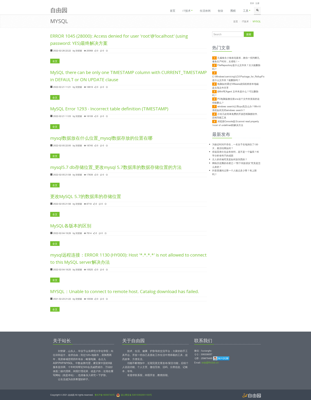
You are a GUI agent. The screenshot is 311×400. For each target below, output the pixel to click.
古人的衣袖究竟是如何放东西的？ (229, 159)
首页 (172, 10)
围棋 (233, 10)
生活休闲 (205, 10)
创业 (220, 10)
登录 (252, 3)
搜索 (248, 34)
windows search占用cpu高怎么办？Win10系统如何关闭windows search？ (236, 108)
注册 (257, 3)
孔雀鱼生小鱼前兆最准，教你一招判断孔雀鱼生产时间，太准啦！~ (236, 59)
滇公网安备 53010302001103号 (136, 394)
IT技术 (186, 10)
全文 (54, 61)
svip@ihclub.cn (210, 362)
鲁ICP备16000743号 (105, 394)
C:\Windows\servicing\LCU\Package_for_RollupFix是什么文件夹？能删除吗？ (238, 78)
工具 (245, 10)
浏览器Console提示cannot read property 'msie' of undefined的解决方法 (235, 123)
